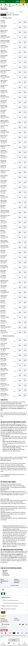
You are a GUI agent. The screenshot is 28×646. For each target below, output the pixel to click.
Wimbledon (19, 408)
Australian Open (6, 574)
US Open (4, 571)
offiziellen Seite (7, 474)
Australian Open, (4, 408)
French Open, (14, 408)
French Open (5, 573)
